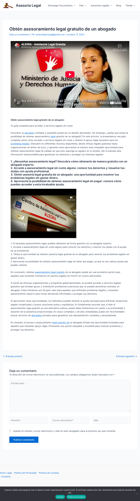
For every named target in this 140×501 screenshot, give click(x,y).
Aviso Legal (6, 472)
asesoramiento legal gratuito (50, 272)
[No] (136, 493)
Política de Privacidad (25, 472)
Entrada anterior (13, 356)
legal (53, 136)
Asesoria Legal (28, 5)
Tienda (128, 5)
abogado (29, 132)
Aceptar (60, 497)
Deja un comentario (19, 34)
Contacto (6, 476)
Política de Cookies (49, 472)
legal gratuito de (60, 322)
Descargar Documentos (60, 5)
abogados (36, 315)
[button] (73, 5)
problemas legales (20, 143)
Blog (118, 5)
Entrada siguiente (126, 356)
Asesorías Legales (100, 5)
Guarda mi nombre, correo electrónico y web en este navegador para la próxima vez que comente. (64, 431)
